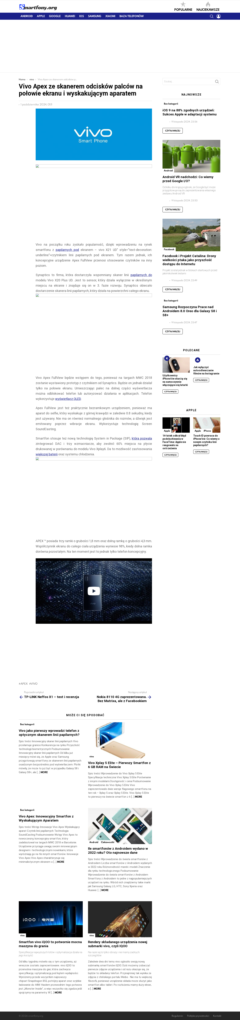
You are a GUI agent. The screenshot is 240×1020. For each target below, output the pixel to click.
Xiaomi (110, 16)
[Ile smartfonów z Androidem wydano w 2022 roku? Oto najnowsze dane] (120, 826)
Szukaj (216, 82)
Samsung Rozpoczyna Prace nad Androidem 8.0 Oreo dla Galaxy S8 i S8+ (190, 311)
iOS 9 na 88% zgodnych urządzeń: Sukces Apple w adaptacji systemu (190, 112)
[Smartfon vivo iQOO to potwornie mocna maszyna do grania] (51, 919)
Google (55, 16)
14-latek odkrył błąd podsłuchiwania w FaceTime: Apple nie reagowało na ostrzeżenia (174, 442)
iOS (81, 16)
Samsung (94, 16)
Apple (41, 16)
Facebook (169, 249)
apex (24, 683)
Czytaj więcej (172, 130)
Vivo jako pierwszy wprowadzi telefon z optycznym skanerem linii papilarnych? (49, 733)
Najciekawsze (207, 9)
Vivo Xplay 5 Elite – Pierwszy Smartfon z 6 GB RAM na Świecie (119, 765)
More (44, 772)
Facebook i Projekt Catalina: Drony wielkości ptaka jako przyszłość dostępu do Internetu (189, 260)
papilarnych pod (67, 250)
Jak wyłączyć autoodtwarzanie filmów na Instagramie (206, 370)
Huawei (70, 16)
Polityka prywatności (198, 1016)
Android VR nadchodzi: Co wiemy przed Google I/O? (188, 179)
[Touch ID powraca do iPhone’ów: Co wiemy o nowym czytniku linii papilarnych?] (206, 425)
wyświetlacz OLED (68, 399)
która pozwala (142, 438)
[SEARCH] (211, 16)
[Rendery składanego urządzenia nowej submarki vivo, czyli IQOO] (120, 919)
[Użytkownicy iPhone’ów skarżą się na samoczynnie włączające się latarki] (176, 365)
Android (27, 16)
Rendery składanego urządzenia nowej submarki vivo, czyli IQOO (117, 944)
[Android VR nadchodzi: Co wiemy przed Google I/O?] (191, 156)
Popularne (183, 9)
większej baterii (47, 454)
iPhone (207, 430)
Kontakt (217, 1016)
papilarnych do (141, 275)
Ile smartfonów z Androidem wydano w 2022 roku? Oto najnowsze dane (118, 851)
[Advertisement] (120, 46)
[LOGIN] (218, 16)
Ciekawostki (107, 842)
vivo (34, 683)
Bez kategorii (27, 724)
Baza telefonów (131, 16)
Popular (167, 358)
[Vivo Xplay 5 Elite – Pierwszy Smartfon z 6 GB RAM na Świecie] (120, 740)
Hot (197, 360)
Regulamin (177, 1016)
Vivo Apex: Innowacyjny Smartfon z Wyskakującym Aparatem (46, 818)
